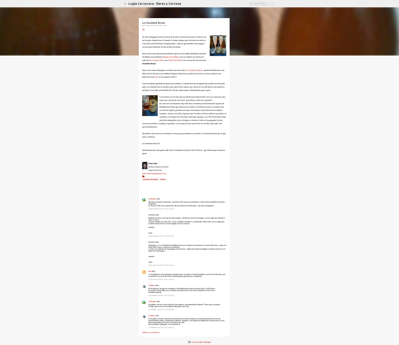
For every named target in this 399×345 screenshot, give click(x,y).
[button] (143, 29)
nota (156, 77)
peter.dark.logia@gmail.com (154, 173)
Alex (150, 271)
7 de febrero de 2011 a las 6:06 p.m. (161, 327)
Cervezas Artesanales (150, 179)
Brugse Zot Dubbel (171, 57)
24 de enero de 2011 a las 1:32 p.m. (161, 209)
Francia (162, 179)
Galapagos (152, 199)
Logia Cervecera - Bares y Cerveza (154, 3)
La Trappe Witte (157, 60)
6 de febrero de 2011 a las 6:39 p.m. (161, 295)
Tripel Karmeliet (175, 60)
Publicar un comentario (151, 332)
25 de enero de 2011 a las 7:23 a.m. (161, 265)
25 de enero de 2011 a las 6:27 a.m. (161, 236)
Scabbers (151, 285)
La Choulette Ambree (194, 70)
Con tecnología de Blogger (201, 342)
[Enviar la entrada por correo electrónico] (143, 177)
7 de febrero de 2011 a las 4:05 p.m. (161, 309)
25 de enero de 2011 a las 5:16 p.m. (161, 279)
